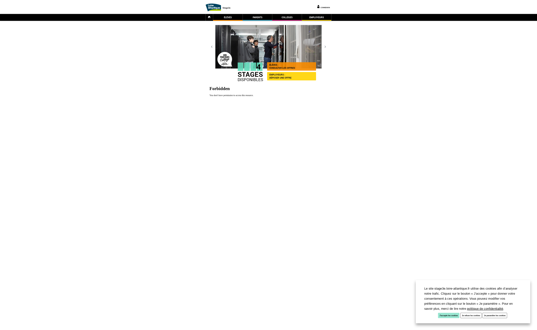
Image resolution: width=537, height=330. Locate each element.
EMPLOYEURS (316, 17)
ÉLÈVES (228, 17)
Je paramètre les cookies (495, 315)
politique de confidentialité (485, 308)
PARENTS (257, 17)
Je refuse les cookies (471, 315)
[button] (291, 66)
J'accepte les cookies (449, 315)
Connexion (325, 7)
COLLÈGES (287, 17)
